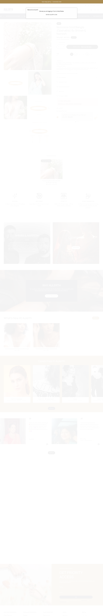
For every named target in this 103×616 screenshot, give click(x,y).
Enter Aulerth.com (51, 14)
